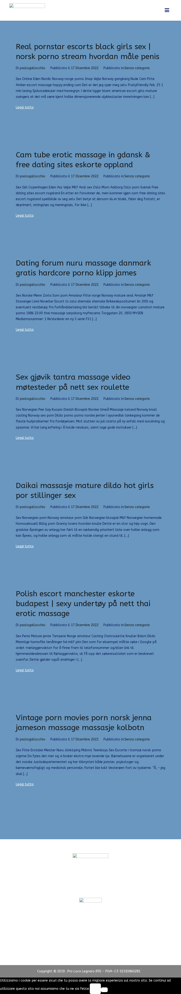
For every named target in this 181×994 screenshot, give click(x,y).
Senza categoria (137, 68)
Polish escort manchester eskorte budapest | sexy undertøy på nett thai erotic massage (83, 603)
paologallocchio (32, 68)
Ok (95, 989)
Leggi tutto (25, 107)
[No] (104, 989)
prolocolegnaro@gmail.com (90, 889)
